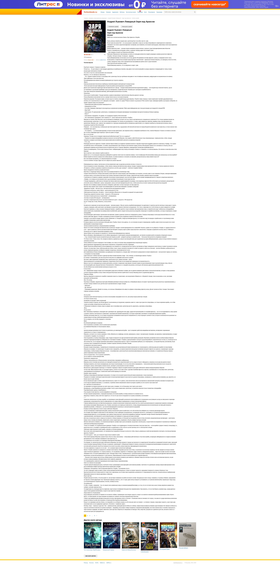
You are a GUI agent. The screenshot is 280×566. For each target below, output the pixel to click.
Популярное (151, 12)
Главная (86, 18)
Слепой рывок (145, 551)
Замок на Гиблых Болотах (129, 549)
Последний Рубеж (165, 549)
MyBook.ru (102, 562)
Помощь (86, 562)
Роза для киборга (183, 548)
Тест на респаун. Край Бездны (92, 549)
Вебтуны (122, 12)
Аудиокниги (115, 12)
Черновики (159, 12)
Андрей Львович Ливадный (114, 18)
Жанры (103, 12)
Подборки (140, 12)
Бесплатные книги (131, 12)
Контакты (91, 562)
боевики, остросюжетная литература (98, 18)
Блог (145, 12)
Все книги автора (91, 556)
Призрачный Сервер (108, 549)
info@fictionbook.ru (177, 562)
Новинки (108, 12)
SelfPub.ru (108, 562)
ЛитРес (97, 562)
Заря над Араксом (126, 18)
